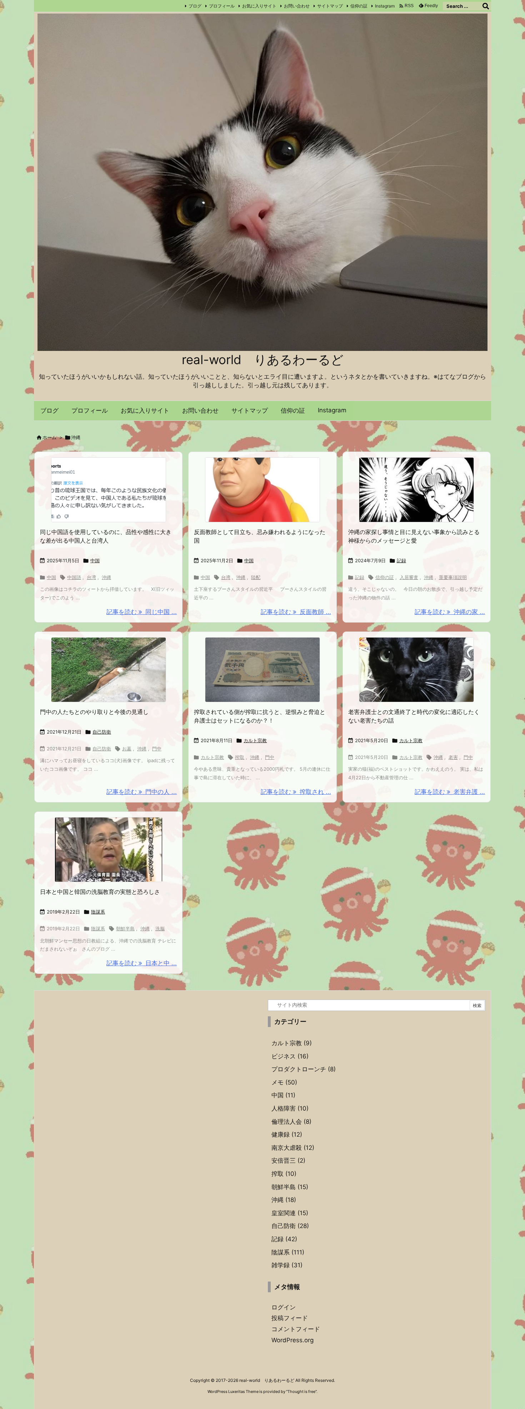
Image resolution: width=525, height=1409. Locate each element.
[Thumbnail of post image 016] (416, 489)
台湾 (91, 577)
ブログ (195, 6)
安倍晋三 (288, 1160)
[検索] (485, 6)
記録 (401, 560)
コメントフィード (295, 1329)
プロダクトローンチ (303, 1069)
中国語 (74, 577)
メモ (284, 1082)
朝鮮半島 (125, 928)
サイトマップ (330, 6)
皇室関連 (289, 1213)
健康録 (286, 1134)
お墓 (126, 748)
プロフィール (222, 6)
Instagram (385, 6)
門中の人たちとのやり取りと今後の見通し (94, 711)
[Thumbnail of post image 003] (262, 489)
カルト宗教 (255, 740)
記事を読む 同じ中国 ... (141, 611)
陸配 (255, 577)
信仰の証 (359, 6)
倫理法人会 (291, 1121)
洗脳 (160, 928)
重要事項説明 (453, 577)
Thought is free (301, 1391)
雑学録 (286, 1265)
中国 (95, 560)
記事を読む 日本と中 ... (141, 963)
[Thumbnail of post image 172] (108, 669)
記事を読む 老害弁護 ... (450, 791)
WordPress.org (292, 1340)
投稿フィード (289, 1318)
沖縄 (106, 577)
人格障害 (290, 1108)
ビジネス (290, 1056)
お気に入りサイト (259, 6)
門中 (156, 748)
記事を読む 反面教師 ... (296, 611)
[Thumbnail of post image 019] (108, 849)
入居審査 (409, 577)
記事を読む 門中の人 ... (141, 791)
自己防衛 (101, 732)
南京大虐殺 (292, 1147)
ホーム (49, 437)
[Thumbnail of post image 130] (416, 669)
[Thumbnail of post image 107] (108, 489)
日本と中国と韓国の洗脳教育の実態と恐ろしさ (100, 891)
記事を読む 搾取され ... (296, 791)
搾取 (239, 757)
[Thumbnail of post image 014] (262, 669)
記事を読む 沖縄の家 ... (450, 611)
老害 (453, 757)
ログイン (283, 1307)
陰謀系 (98, 912)
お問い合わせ (297, 6)
